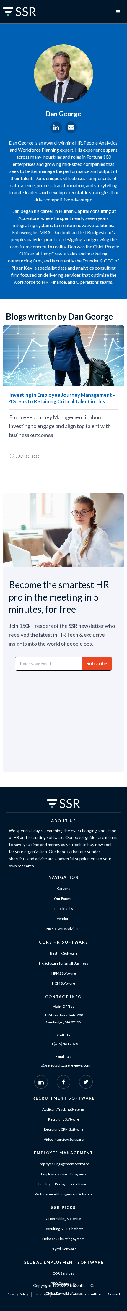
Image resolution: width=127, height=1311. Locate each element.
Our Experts (63, 898)
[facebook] (63, 1082)
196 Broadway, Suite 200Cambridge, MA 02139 (63, 1018)
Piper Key (21, 267)
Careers (63, 888)
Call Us (63, 1035)
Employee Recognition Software (63, 1184)
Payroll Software (63, 1249)
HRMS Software (63, 973)
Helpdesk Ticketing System (63, 1239)
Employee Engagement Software (63, 1164)
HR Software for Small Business (63, 963)
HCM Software (63, 983)
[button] (118, 12)
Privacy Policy (17, 1294)
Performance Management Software (63, 1194)
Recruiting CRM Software (63, 1129)
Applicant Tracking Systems (63, 1109)
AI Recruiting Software (63, 1218)
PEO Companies (63, 1283)
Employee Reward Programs (63, 1174)
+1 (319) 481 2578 (63, 1043)
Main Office (63, 1006)
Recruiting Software (63, 1119)
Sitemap (41, 1294)
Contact (114, 1294)
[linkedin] (41, 1082)
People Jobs (63, 908)
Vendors (63, 918)
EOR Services (63, 1273)
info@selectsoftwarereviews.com (63, 1065)
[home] (26, 11)
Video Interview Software (64, 1139)
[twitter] (86, 1082)
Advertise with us (88, 1294)
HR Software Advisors (63, 928)
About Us (60, 1294)
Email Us (63, 1056)
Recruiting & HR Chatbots (63, 1228)
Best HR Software (63, 953)
